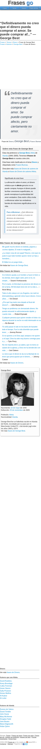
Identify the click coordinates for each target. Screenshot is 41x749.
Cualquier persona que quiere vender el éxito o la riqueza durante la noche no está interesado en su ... (21, 320)
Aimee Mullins (5, 693)
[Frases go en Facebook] (24, 744)
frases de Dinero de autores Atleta (23, 171)
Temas (14, 8)
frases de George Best (19, 265)
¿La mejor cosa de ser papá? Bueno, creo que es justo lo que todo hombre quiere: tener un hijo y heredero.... (21, 256)
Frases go (11, 742)
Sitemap (10, 744)
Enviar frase (12, 739)
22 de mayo (15, 408)
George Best (18, 44)
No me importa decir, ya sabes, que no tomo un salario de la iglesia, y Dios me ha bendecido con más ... (21, 347)
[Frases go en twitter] (26, 744)
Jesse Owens (5, 688)
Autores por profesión (12, 737)
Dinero (15, 42)
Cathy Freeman (6, 686)
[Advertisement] (20, 16)
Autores (24, 8)
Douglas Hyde (5, 719)
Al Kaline (3, 696)
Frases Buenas (35, 141)
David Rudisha (6, 681)
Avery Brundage (6, 683)
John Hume (4, 714)
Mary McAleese (6, 717)
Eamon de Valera (6, 709)
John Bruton (4, 721)
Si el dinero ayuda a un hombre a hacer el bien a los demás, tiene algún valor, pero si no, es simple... (21, 277)
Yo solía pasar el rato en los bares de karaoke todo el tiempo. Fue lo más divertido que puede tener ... (20, 329)
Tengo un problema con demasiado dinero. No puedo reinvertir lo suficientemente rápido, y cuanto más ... (20, 311)
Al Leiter (3, 698)
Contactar (3, 744)
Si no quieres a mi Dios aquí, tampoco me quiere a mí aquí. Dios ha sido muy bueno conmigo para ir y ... (21, 338)
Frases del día (34, 8)
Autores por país (25, 737)
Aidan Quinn (5, 726)
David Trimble (5, 712)
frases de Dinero (16, 363)
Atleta (11, 415)
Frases (5, 8)
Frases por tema (17, 735)
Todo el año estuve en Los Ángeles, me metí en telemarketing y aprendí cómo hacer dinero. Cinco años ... (21, 296)
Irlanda (5, 156)
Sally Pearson (5, 691)
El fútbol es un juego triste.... (13, 262)
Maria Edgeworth (6, 724)
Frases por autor (28, 735)
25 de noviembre (16, 410)
